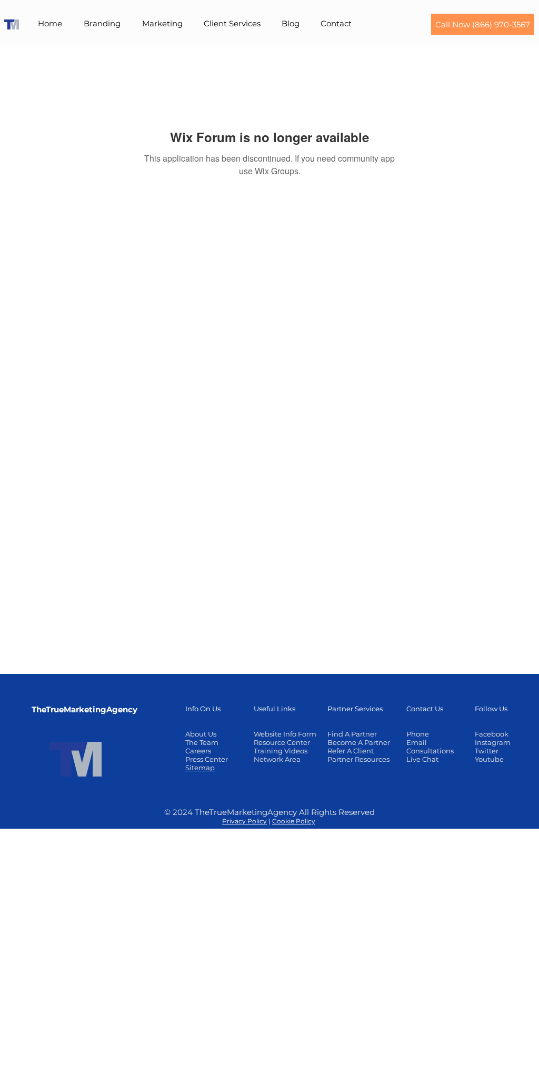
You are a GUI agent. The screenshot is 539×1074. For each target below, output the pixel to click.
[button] (102, 24)
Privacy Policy (244, 821)
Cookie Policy (293, 821)
